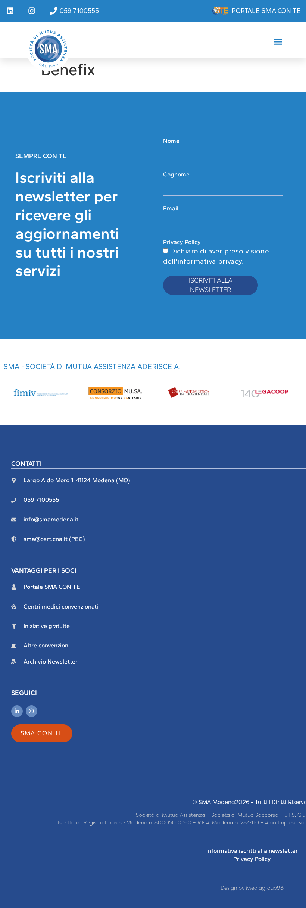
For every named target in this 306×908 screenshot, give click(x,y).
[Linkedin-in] (17, 711)
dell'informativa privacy (202, 261)
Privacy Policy (182, 242)
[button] (278, 42)
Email (170, 208)
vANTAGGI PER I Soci (43, 570)
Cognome (176, 174)
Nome (171, 140)
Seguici (24, 692)
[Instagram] (31, 711)
